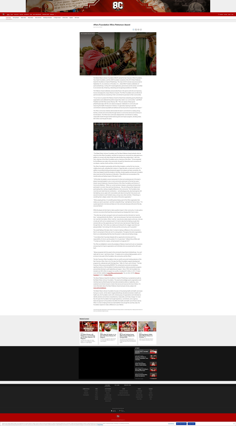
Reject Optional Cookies (181, 423)
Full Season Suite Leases (124, 390)
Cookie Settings (171, 423)
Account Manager (139, 390)
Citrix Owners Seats (139, 394)
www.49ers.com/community (115, 273)
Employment (86, 392)
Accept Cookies (191, 423)
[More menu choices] (55, 14)
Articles (96, 390)
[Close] (234, 423)
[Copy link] (141, 30)
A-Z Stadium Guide (108, 394)
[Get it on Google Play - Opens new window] (122, 411)
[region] (118, 424)
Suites (123, 388)
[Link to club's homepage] (3, 14)
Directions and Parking (108, 398)
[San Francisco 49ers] (118, 416)
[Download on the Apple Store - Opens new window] (114, 411)
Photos (96, 394)
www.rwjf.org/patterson (99, 288)
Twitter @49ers (108, 275)
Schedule (150, 392)
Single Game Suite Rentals (123, 392)
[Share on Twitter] (136, 30)
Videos (96, 392)
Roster (151, 390)
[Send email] (138, 30)
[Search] (218, 14)
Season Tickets (139, 392)
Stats (151, 398)
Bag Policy (108, 392)
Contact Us (86, 390)
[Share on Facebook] (133, 30)
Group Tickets (139, 398)
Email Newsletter (86, 394)
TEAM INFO (151, 388)
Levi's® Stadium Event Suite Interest (124, 394)
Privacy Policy (100, 424)
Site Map (96, 398)
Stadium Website (108, 390)
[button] (118, 53)
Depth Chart (151, 394)
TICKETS (139, 388)
